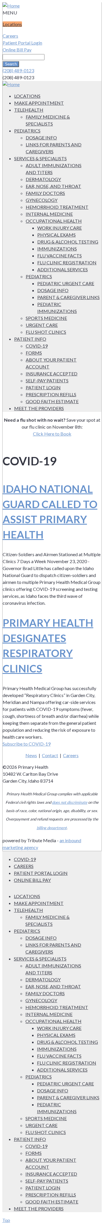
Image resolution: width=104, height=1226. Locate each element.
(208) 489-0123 (18, 70)
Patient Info (30, 339)
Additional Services (62, 269)
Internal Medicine (49, 214)
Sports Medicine (46, 318)
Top (6, 1220)
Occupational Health (54, 221)
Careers (10, 35)
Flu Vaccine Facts (59, 255)
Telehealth (28, 110)
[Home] (11, 5)
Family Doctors (45, 193)
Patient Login (43, 387)
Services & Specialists (40, 158)
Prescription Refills (51, 394)
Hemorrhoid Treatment (57, 207)
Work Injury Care (59, 228)
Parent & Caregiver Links (68, 297)
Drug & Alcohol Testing (67, 241)
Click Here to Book (52, 433)
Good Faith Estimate (52, 401)
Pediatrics (27, 130)
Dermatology (43, 179)
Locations (12, 24)
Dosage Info (41, 137)
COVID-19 (37, 346)
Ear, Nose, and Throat (53, 186)
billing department (52, 827)
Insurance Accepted (51, 373)
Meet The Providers (39, 408)
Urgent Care (42, 325)
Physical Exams (56, 234)
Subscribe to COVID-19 (27, 743)
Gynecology (41, 200)
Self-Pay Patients (47, 380)
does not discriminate (69, 802)
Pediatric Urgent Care (65, 283)
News (31, 755)
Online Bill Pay (17, 49)
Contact (50, 755)
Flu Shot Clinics (46, 332)
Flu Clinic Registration (66, 262)
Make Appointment (39, 103)
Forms (34, 352)
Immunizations (57, 248)
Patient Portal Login (22, 42)
